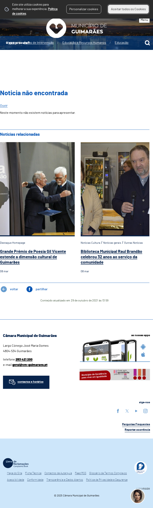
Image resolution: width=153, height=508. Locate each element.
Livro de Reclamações (15, 463)
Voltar (14, 289)
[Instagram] (145, 411)
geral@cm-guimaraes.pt (29, 364)
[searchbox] (76, 43)
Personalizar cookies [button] (83, 9)
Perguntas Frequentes (136, 424)
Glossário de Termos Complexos (108, 473)
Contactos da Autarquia (58, 473)
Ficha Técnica (33, 473)
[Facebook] (118, 411)
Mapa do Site (14, 473)
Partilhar (42, 289)
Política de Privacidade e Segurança (107, 479)
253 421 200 (24, 359)
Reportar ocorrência (137, 429)
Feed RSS (80, 473)
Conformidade (35, 479)
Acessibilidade (15, 479)
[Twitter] (127, 411)
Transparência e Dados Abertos (64, 479)
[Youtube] (136, 411)
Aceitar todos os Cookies (128, 9)
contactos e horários (30, 381)
